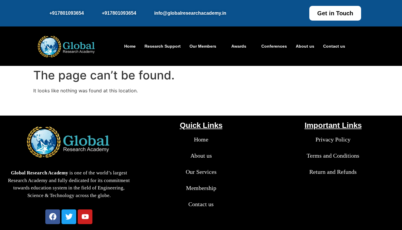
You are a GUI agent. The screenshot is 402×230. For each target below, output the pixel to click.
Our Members (203, 46)
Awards (238, 46)
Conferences (274, 46)
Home (130, 46)
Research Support (162, 46)
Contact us (334, 46)
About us (305, 46)
